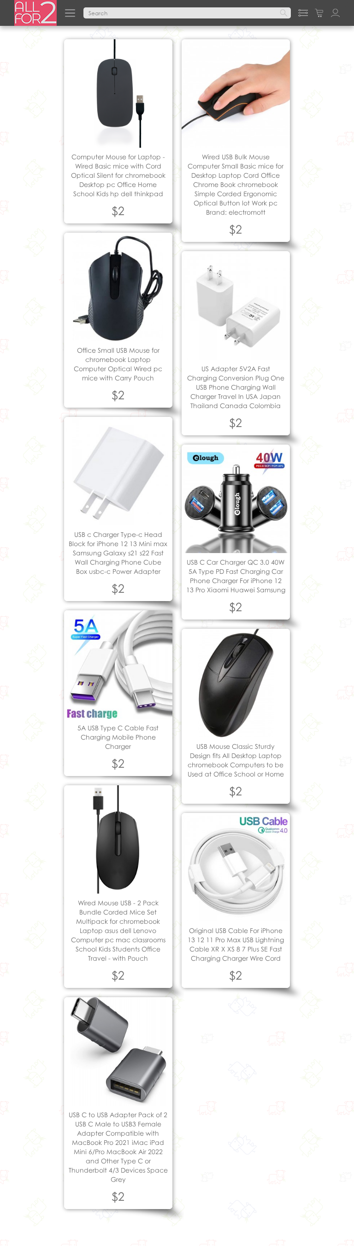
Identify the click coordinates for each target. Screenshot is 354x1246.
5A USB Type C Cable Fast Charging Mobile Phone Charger (118, 737)
